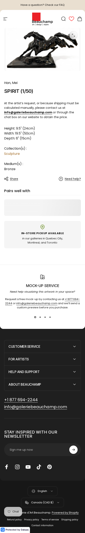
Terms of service (50, 519)
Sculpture (12, 153)
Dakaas (25, 529)
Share (14, 179)
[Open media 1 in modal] (73, 35)
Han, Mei (11, 82)
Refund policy (14, 519)
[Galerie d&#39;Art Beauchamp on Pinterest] (49, 466)
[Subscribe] (73, 450)
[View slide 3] (44, 317)
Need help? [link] (73, 179)
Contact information (42, 525)
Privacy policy (31, 519)
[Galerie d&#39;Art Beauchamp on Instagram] (17, 466)
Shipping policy (69, 519)
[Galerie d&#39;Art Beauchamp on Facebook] (6, 466)
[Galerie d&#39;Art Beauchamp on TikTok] (38, 466)
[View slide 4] (49, 317)
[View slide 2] (40, 317)
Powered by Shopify (65, 513)
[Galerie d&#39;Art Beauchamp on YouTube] (28, 466)
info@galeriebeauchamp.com (36, 303)
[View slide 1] (35, 317)
